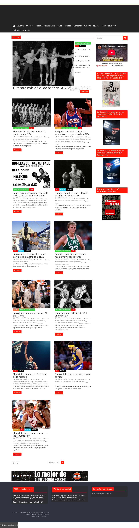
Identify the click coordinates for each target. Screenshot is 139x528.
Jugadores (77, 26)
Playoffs (87, 26)
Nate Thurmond (76, 320)
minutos (88, 87)
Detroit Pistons (67, 139)
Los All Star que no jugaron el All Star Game (30, 314)
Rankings (29, 26)
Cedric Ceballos (17, 320)
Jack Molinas (33, 320)
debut (71, 198)
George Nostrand (18, 200)
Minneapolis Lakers (68, 200)
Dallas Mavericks (18, 382)
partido (72, 89)
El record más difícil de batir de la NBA (41, 88)
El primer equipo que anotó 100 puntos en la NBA (29, 132)
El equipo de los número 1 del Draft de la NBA (28, 502)
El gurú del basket (109, 26)
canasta (67, 318)
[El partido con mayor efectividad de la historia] (31, 355)
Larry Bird (68, 262)
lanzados (57, 382)
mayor (86, 139)
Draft (59, 26)
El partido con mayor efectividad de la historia (30, 375)
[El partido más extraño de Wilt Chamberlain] (73, 294)
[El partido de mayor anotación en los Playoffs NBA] (31, 414)
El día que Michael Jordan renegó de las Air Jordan (68, 500)
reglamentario (80, 141)
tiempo (57, 144)
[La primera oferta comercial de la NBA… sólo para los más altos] (31, 174)
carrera (67, 198)
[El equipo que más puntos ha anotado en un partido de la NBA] (73, 112)
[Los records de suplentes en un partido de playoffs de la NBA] (31, 235)
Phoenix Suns (63, 141)
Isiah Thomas (80, 139)
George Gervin (33, 382)
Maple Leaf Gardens (32, 200)
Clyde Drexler (17, 440)
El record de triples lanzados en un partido (73, 375)
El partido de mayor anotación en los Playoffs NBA (30, 434)
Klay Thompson (69, 379)
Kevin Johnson (25, 440)
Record (89, 89)
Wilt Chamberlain (75, 91)
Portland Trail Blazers (19, 443)
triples (82, 382)
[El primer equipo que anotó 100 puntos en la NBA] (31, 112)
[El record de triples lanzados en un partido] (73, 355)
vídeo (63, 264)
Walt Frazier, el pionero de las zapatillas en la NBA (68, 496)
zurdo (67, 264)
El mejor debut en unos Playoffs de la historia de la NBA (71, 194)
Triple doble (58, 264)
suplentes (25, 262)
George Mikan (59, 200)
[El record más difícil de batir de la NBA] (43, 63)
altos (25, 198)
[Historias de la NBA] (13, 26)
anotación (68, 136)
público (15, 202)
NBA (77, 46)
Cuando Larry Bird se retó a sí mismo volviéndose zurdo (70, 255)
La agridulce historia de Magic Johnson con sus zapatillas (28, 499)
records (20, 262)
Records (68, 26)
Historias (83, 87)
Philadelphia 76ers (60, 322)
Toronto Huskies (22, 202)
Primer (44, 200)
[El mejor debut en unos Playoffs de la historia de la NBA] (73, 174)
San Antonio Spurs (22, 384)
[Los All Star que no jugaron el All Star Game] (31, 294)
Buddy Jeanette (27, 139)
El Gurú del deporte (23, 489)
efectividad (26, 382)
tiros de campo (32, 384)
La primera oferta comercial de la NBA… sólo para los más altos (30, 194)
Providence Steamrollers (20, 141)
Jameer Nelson (41, 320)
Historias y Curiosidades (45, 26)
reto (80, 262)
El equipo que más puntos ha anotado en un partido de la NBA (72, 132)
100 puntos (27, 136)
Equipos (96, 26)
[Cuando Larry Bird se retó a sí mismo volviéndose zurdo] (73, 235)
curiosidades (26, 320)
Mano (72, 262)
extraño (64, 320)
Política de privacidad (21, 30)
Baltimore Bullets (18, 139)
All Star (20, 26)
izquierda (62, 262)
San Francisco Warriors (72, 322)
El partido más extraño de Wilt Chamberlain (71, 314)
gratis (24, 200)
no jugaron (21, 322)
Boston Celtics (59, 139)
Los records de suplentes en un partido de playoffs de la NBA (29, 255)
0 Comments (77, 87)
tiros (80, 323)
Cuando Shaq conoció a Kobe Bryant (64, 498)
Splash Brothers (75, 382)
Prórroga (69, 141)
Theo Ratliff (40, 323)
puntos (74, 141)
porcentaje (45, 382)
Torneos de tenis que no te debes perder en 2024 (29, 496)
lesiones (15, 322)
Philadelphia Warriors (81, 89)
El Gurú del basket (63, 489)
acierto (26, 379)
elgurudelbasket (101, 66)
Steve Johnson (32, 322)
